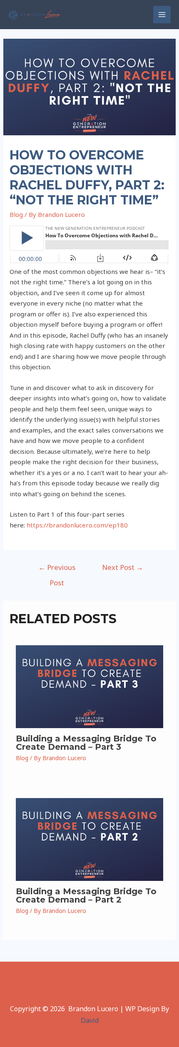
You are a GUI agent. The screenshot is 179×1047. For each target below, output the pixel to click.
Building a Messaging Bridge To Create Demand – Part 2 (86, 895)
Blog (16, 214)
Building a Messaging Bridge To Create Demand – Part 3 (86, 743)
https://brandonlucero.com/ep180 (77, 525)
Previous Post (56, 569)
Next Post (122, 567)
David (90, 1020)
